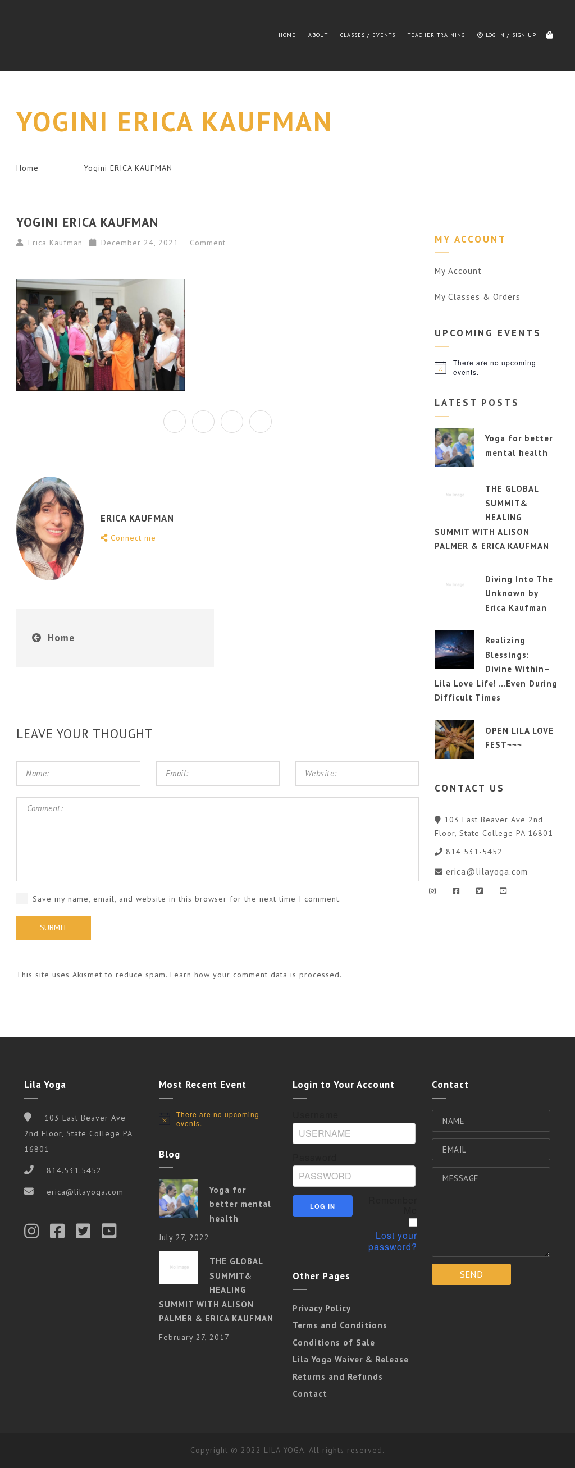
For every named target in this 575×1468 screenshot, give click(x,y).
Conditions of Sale (334, 1342)
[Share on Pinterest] (260, 421)
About (318, 35)
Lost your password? (392, 1241)
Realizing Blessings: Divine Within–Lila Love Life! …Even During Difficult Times (496, 669)
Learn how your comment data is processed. (256, 974)
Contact (310, 1393)
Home (287, 35)
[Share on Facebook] (174, 421)
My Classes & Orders (478, 296)
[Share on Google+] (232, 421)
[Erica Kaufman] (44, 35)
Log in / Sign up (509, 35)
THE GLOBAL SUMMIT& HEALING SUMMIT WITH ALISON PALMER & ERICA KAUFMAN (492, 517)
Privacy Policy (322, 1308)
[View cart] (550, 35)
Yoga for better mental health (240, 1204)
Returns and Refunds (338, 1376)
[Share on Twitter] (203, 421)
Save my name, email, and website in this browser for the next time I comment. (187, 899)
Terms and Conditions (340, 1325)
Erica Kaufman (55, 242)
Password (315, 1158)
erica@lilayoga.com (487, 871)
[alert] (496, 367)
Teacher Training (436, 35)
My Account (458, 271)
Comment (206, 242)
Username (316, 1115)
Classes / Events (367, 35)
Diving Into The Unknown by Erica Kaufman (519, 593)
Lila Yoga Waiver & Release (351, 1359)
